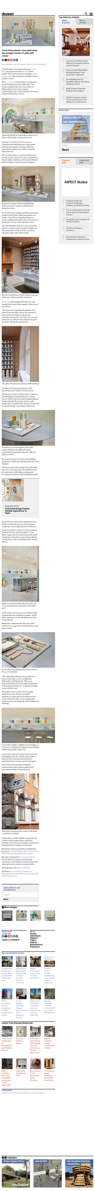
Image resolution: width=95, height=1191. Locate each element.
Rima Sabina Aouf (9, 64)
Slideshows (12, 876)
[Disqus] (28, 1124)
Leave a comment (39, 64)
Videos (33, 942)
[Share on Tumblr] (17, 60)
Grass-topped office (13, 1161)
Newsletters (36, 945)
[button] (86, 13)
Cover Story (10, 82)
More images (10, 907)
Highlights (12, 1158)
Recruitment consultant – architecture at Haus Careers (78, 238)
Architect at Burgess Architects (74, 229)
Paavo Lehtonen (23, 867)
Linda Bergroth (31, 874)
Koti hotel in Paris (26, 857)
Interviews (35, 936)
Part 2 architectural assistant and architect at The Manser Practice (78, 212)
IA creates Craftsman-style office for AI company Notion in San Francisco (77, 63)
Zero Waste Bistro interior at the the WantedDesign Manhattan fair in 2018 (20, 852)
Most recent (82, 21)
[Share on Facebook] (3, 60)
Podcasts (35, 947)
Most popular (66, 21)
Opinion (34, 938)
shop (24, 71)
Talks (33, 940)
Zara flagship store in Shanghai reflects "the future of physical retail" (77, 81)
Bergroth (5, 302)
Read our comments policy (34, 1093)
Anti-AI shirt (41, 1161)
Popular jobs (66, 161)
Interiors (26, 871)
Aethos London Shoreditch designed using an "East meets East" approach (76, 72)
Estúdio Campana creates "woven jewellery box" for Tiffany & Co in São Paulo (76, 99)
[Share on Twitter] (6, 60)
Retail (12, 874)
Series (33, 934)
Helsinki (19, 874)
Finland (5, 874)
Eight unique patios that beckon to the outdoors (76, 89)
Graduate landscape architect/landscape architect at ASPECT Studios (77, 203)
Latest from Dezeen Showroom (17, 1023)
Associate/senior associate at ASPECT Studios (77, 220)
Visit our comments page (12, 1093)
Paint (4, 876)
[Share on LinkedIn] (14, 60)
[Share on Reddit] (11, 60)
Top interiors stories (69, 17)
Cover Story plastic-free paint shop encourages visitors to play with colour (19, 53)
